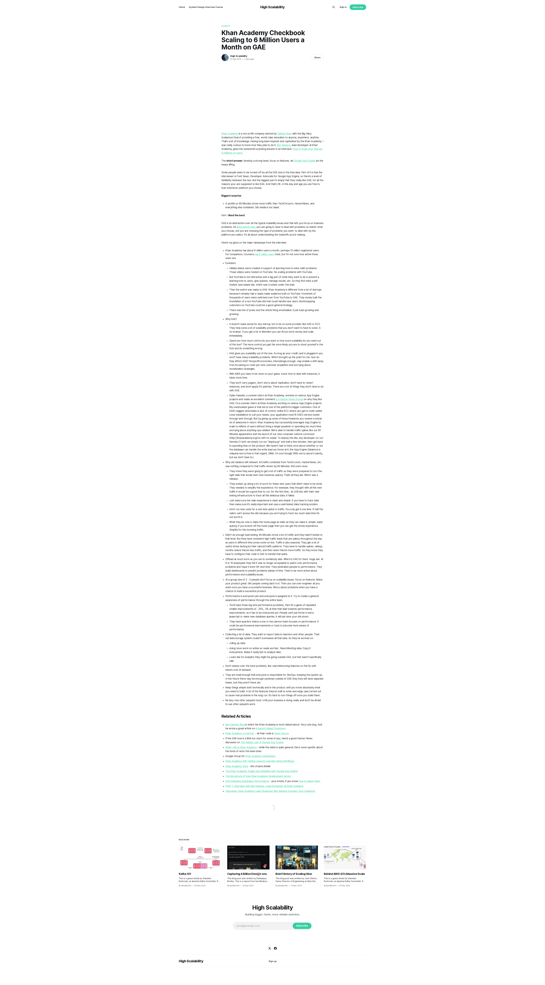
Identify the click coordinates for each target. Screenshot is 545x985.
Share (317, 57)
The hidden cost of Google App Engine (262, 742)
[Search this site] (333, 7)
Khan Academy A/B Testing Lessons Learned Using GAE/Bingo (259, 761)
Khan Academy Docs (236, 766)
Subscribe (358, 7)
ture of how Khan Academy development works (264, 776)
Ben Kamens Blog (235, 724)
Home (182, 7)
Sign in (343, 7)
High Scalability (272, 7)
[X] (269, 948)
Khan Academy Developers (260, 756)
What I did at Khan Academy (241, 747)
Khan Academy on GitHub (239, 733)
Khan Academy (229, 133)
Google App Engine (304, 160)
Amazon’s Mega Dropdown (270, 728)
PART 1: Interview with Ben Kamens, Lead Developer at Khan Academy (264, 786)
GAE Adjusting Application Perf (242, 781)
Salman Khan (284, 133)
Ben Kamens (283, 145)
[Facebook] (275, 948)
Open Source (281, 733)
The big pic (231, 776)
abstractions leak (246, 227)
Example (225, 26)
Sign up (272, 961)
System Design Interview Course (206, 7)
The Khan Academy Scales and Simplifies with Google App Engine (261, 771)
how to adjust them (309, 781)
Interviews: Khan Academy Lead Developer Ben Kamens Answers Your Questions (270, 791)
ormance (264, 781)
